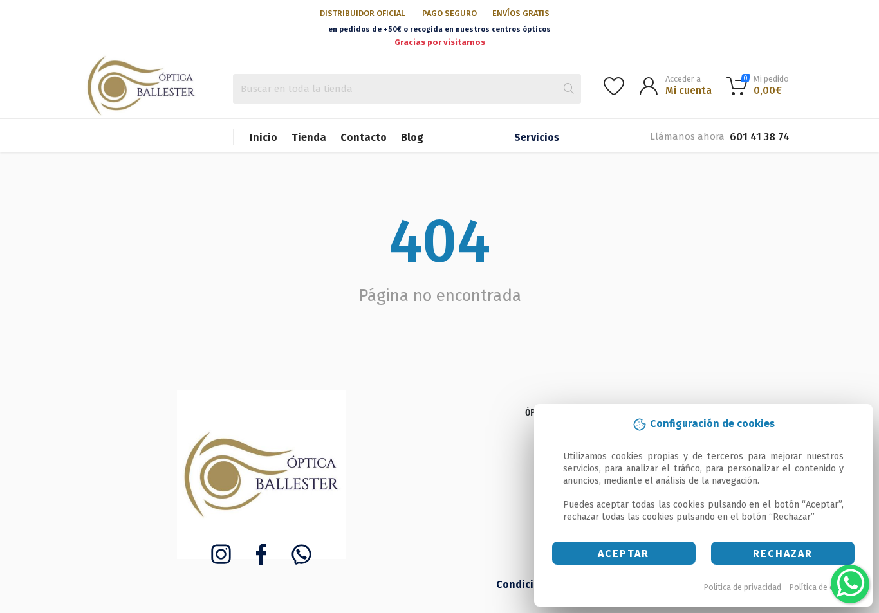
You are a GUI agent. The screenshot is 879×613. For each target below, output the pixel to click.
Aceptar (623, 553)
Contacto (363, 137)
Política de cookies (824, 587)
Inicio (263, 137)
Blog (412, 137)
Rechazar (783, 553)
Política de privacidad (742, 587)
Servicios (536, 137)
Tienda (308, 137)
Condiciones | (531, 584)
